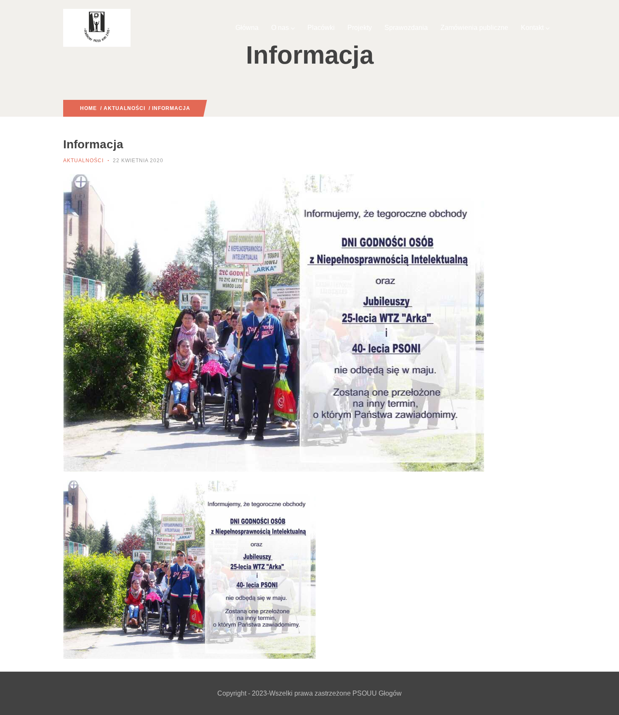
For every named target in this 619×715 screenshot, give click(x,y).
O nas (280, 27)
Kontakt (532, 27)
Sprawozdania (406, 27)
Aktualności (124, 108)
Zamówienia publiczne (474, 27)
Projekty (359, 27)
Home (88, 108)
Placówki (321, 27)
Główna (247, 27)
